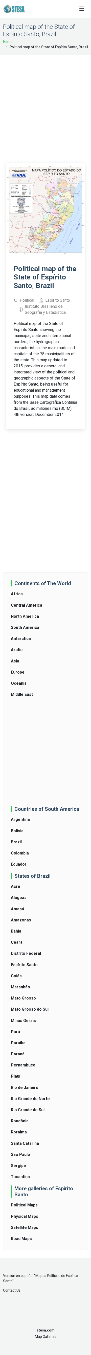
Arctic (16, 649)
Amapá (17, 909)
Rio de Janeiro (24, 1087)
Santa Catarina (25, 1143)
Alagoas (19, 897)
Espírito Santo (24, 964)
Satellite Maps (24, 1227)
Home (8, 42)
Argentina (20, 819)
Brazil (16, 842)
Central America (26, 605)
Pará (15, 1031)
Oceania (19, 683)
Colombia (20, 853)
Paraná (18, 1054)
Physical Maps (24, 1216)
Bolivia (17, 830)
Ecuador (19, 864)
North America (25, 616)
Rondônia (20, 1121)
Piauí (15, 1076)
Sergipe (18, 1165)
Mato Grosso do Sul (30, 1009)
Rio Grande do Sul (27, 1109)
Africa (17, 593)
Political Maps (24, 1205)
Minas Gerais (23, 1020)
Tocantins (20, 1176)
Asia (15, 661)
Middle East (22, 694)
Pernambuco (23, 1065)
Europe (18, 672)
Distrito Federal (26, 953)
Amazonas (21, 920)
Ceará (16, 942)
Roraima (19, 1132)
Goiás (16, 975)
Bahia (16, 931)
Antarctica (21, 638)
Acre (15, 886)
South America (25, 627)
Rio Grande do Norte (30, 1098)
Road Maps (21, 1238)
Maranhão (20, 987)
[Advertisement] (45, 105)
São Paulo (20, 1154)
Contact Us (11, 1290)
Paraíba (18, 1042)
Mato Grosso (23, 998)
